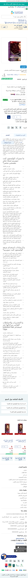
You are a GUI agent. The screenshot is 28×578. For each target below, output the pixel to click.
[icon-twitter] (18, 560)
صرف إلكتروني (23, 498)
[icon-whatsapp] (6, 560)
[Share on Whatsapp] (9, 128)
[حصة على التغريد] (16, 128)
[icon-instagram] (10, 560)
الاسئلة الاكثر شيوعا (22, 493)
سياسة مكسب (23, 507)
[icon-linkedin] (14, 560)
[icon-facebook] (22, 560)
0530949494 (20, 543)
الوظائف (19, 6)
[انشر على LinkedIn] (12, 128)
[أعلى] (2, 557)
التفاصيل (8, 135)
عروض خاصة (24, 505)
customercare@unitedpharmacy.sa (15, 1)
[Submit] (25, 16)
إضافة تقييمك (10, 74)
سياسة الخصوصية (23, 477)
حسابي (25, 470)
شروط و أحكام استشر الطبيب (20, 482)
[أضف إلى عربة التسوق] (8, 117)
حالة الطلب (24, 472)
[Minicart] (6, 23)
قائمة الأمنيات (9, 22)
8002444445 (20, 538)
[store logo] (17, 12)
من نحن (25, 474)
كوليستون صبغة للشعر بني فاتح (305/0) (21, 440)
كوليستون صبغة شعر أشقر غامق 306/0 (8, 440)
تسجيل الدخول (21, 22)
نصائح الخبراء (24, 484)
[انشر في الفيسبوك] (20, 128)
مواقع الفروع (11, 6)
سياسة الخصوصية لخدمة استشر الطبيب (18, 479)
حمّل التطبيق (24, 6)
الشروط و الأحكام (23, 495)
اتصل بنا (25, 502)
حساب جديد (16, 22)
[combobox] (14, 16)
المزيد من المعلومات (20, 135)
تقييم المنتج (8, 142)
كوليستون (23, 66)
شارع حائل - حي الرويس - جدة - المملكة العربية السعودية (13, 518)
